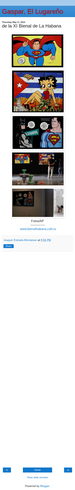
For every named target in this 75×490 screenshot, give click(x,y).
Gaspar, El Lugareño (32, 11)
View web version (37, 477)
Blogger (44, 486)
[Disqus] (37, 306)
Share (8, 246)
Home (37, 470)
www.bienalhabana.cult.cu (37, 229)
